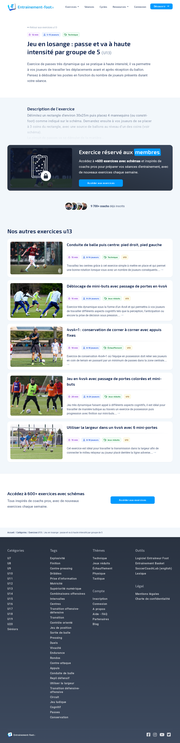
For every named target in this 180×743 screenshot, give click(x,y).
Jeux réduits (101, 563)
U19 (10, 619)
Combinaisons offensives (67, 593)
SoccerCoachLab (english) (153, 568)
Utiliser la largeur (62, 683)
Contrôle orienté (61, 622)
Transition (57, 617)
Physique (99, 573)
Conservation (59, 717)
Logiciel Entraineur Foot (152, 558)
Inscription (100, 598)
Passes (55, 712)
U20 (10, 624)
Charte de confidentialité (152, 598)
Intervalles (57, 598)
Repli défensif (60, 678)
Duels (54, 643)
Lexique (140, 573)
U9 (9, 568)
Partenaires (101, 619)
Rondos (55, 658)
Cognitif (55, 707)
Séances (89, 6)
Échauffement (102, 568)
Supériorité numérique (66, 588)
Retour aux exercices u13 (43, 27)
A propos (99, 609)
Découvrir (160, 6)
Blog (96, 624)
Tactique (99, 578)
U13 (10, 588)
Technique (100, 558)
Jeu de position (61, 627)
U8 (9, 563)
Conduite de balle (62, 673)
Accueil (10, 532)
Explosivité (57, 558)
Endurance (57, 653)
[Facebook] (150, 735)
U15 (10, 598)
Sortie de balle (60, 632)
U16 (10, 604)
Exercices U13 (35, 532)
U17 (10, 608)
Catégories (21, 532)
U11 (10, 578)
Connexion (140, 6)
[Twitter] (170, 735)
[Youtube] (163, 735)
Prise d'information (63, 578)
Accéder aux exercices (100, 182)
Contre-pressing (61, 568)
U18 (10, 614)
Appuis (55, 668)
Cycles (103, 6)
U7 (9, 558)
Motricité (56, 583)
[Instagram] (156, 735)
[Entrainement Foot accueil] (30, 6)
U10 (10, 573)
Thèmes (99, 550)
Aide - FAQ (100, 614)
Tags (53, 550)
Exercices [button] (71, 6)
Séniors (12, 629)
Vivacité (55, 648)
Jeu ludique (58, 702)
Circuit (54, 697)
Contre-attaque (60, 663)
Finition (55, 563)
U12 (10, 583)
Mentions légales (147, 594)
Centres (55, 604)
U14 (10, 593)
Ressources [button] (119, 6)
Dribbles (56, 573)
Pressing (56, 637)
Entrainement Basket (149, 563)
